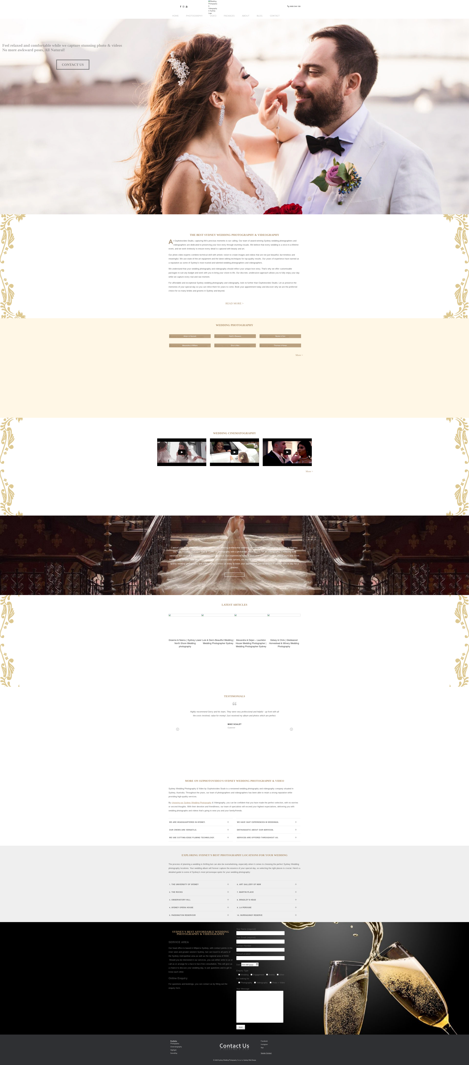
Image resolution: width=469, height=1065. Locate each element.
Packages (229, 16)
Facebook (264, 1041)
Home (175, 16)
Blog (260, 16)
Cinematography (176, 1046)
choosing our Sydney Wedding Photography (191, 803)
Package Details (234, 575)
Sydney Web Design (250, 1060)
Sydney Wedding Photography (227, 1060)
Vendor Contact (266, 1053)
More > (300, 355)
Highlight (173, 1050)
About (245, 16)
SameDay (173, 1053)
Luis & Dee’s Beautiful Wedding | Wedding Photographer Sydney (218, 625)
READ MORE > (234, 303)
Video (213, 16)
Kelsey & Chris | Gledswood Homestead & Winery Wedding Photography (284, 625)
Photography (194, 16)
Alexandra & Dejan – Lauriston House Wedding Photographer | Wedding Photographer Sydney (251, 625)
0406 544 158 (294, 6)
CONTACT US (73, 65)
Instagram (264, 1044)
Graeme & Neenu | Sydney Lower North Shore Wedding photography (185, 625)
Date (238, 965)
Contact (275, 16)
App (262, 1047)
